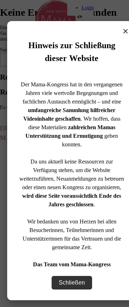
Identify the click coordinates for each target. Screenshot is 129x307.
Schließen (72, 283)
